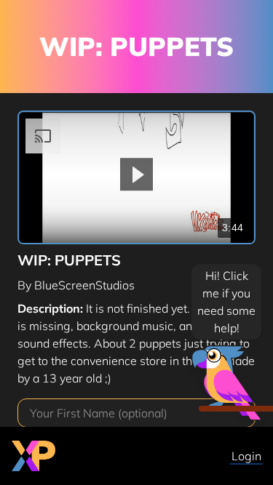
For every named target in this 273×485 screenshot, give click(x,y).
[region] (136, 178)
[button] (136, 174)
